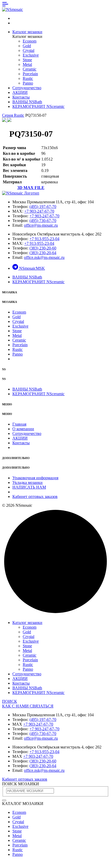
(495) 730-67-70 (42, 220)
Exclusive (31, 55)
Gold (27, 46)
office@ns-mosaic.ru (41, 225)
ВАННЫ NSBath (27, 102)
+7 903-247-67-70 (39, 211)
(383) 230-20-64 (42, 253)
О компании (23, 429)
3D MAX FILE (30, 187)
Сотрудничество (26, 88)
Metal (27, 64)
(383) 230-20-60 (42, 248)
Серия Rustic (13, 115)
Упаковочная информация (35, 478)
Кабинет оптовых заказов (35, 496)
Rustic (28, 78)
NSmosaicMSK (32, 268)
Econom (29, 41)
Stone (27, 60)
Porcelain (30, 74)
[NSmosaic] (20, 193)
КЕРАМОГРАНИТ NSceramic (38, 106)
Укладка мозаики (27, 482)
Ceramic (29, 69)
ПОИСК (9, 701)
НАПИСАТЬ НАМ (29, 487)
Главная (19, 424)
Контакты (21, 97)
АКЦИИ (20, 92)
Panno (28, 83)
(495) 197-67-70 (42, 206)
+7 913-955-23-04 (44, 239)
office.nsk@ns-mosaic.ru (44, 257)
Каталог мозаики (27, 32)
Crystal (28, 50)
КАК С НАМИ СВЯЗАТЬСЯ (27, 706)
